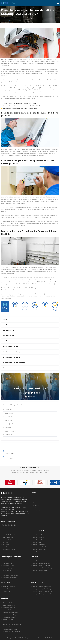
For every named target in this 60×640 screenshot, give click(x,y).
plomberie (4, 531)
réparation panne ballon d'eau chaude (43, 552)
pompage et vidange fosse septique (42, 589)
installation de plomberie (9, 535)
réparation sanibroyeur (39, 544)
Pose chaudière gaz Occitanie (14, 18)
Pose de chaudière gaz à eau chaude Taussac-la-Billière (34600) (20, 103)
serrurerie (4, 599)
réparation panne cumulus (39, 549)
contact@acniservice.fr (39, 511)
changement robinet (8, 537)
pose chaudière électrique (10, 341)
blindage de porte (7, 627)
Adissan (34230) (9, 413)
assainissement (6, 582)
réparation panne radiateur (10, 368)
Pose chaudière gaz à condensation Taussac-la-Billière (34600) (20, 108)
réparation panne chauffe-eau (41, 547)
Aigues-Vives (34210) (10, 431)
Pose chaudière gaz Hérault (30, 18)
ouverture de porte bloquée (10, 612)
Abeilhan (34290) (9, 409)
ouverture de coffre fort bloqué (11, 631)
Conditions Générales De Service (44, 638)
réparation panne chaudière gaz (12, 352)
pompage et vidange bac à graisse (42, 586)
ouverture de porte (8, 610)
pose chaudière (7, 325)
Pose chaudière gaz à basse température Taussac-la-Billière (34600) (21, 106)
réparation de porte (8, 619)
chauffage (5, 319)
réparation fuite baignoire (39, 540)
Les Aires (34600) (9, 435)
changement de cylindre (9, 605)
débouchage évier (7, 563)
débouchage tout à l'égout (10, 577)
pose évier (5, 542)
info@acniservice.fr (30, 396)
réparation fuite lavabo (39, 535)
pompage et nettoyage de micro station (43, 594)
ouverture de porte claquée (10, 615)
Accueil (3, 18)
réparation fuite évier (38, 537)
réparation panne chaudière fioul (12, 357)
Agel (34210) (8, 420)
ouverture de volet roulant (10, 629)
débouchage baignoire (9, 568)
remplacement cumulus (9, 549)
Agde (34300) (8, 417)
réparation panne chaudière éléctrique (14, 362)
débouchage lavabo (8, 561)
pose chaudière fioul (8, 335)
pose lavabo (6, 544)
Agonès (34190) (9, 424)
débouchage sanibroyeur (9, 573)
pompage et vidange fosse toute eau (42, 591)
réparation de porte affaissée (11, 622)
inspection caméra (7, 591)
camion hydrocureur (8, 589)
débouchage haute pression (10, 575)
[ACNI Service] (8, 2)
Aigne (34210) (8, 427)
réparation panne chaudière (11, 346)
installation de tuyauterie (9, 540)
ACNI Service (20, 638)
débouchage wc (7, 570)
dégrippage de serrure (9, 607)
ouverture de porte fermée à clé (11, 617)
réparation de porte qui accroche (12, 624)
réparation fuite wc (38, 542)
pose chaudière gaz (8, 330)
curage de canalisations (9, 586)
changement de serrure (9, 603)
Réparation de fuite (38, 531)
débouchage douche (8, 565)
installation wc (6, 547)
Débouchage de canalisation (11, 557)
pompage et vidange (38, 582)
